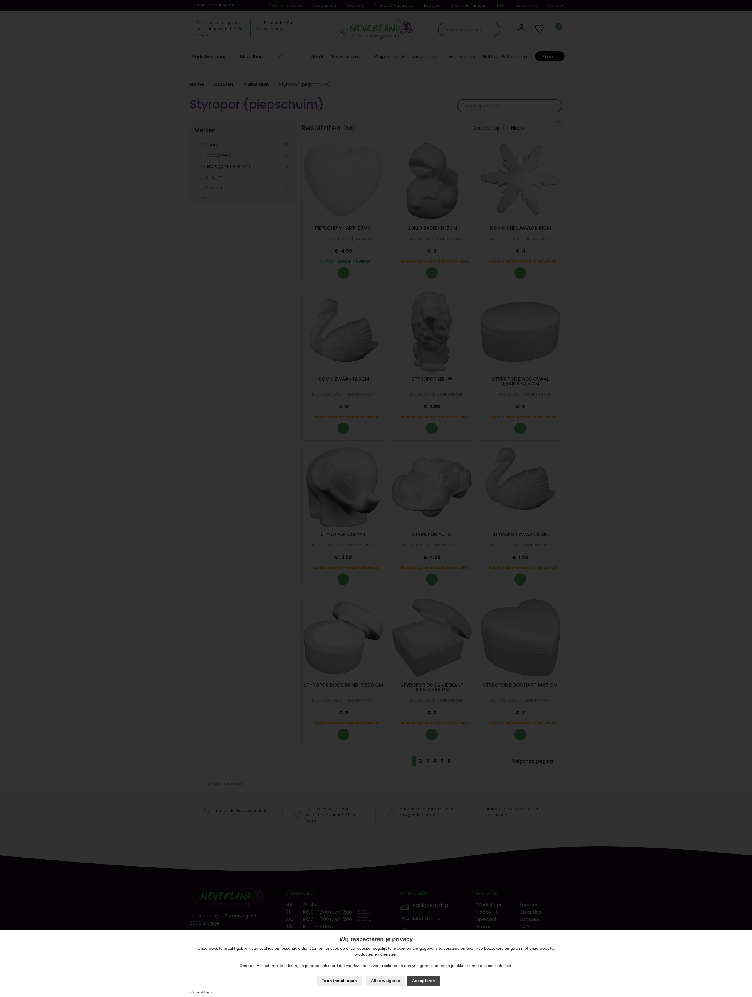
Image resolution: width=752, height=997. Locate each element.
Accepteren (423, 980)
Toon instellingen (339, 980)
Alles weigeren (385, 980)
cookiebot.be (204, 992)
